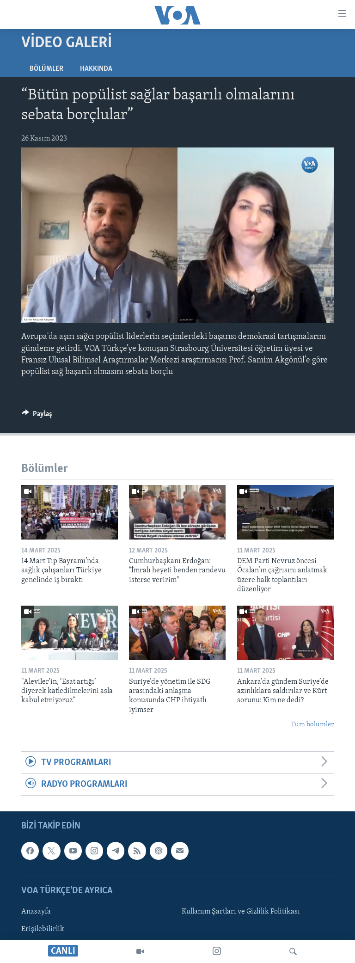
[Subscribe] (180, 851)
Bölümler (46, 69)
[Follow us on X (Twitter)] (51, 851)
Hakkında (96, 69)
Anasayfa (36, 911)
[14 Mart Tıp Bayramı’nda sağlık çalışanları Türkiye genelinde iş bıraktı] (69, 512)
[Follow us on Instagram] (94, 851)
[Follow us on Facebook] (30, 851)
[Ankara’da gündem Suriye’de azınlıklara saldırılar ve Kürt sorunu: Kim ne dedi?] (285, 633)
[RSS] (137, 851)
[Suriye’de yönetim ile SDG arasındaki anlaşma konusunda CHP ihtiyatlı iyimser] (177, 633)
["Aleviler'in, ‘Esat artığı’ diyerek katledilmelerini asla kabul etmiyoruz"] (69, 633)
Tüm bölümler (312, 724)
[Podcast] (158, 851)
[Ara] (293, 951)
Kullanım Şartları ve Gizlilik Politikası (241, 911)
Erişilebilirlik (42, 929)
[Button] (37, 416)
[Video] (140, 951)
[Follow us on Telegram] (115, 851)
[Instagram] (216, 951)
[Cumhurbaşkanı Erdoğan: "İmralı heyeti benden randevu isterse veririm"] (177, 512)
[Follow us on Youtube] (73, 851)
